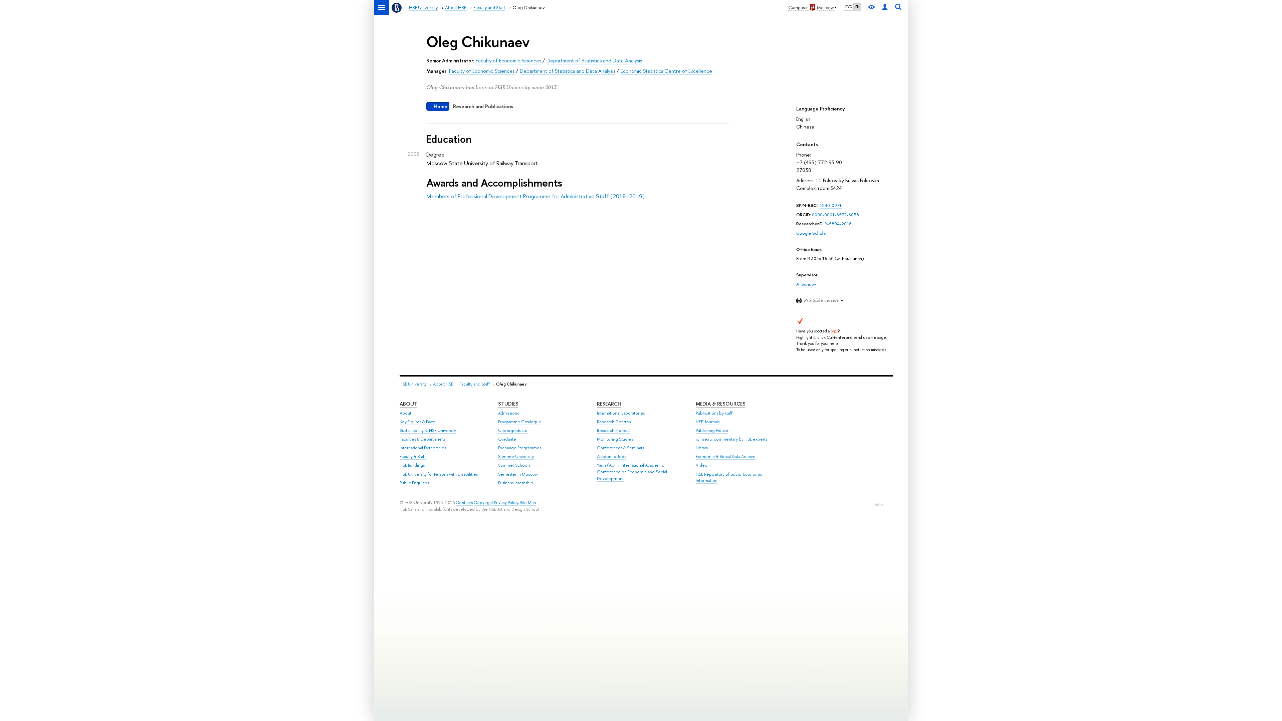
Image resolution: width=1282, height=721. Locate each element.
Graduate (507, 439)
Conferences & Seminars (620, 448)
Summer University (516, 456)
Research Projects (613, 430)
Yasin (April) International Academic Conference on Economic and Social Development (632, 471)
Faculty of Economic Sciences (508, 60)
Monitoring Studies (615, 439)
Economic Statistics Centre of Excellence (666, 70)
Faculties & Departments (422, 439)
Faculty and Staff (474, 384)
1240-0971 (831, 205)
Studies (508, 403)
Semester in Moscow (518, 474)
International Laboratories (621, 413)
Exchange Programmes (519, 448)
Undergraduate (512, 430)
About (408, 403)
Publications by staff (714, 413)
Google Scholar (811, 233)
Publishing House (712, 430)
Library (702, 448)
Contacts (464, 502)
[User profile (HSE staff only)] (885, 7)
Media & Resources (720, 403)
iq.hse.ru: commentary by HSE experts (731, 439)
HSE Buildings (412, 465)
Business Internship (515, 483)
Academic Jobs (611, 456)
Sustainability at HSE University (428, 430)
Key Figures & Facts (417, 422)
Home (440, 106)
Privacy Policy (506, 502)
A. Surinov (806, 284)
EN (857, 6)
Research (609, 403)
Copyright (483, 502)
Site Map (527, 502)
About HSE (443, 384)
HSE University (413, 384)
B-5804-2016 (838, 224)
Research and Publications (483, 106)
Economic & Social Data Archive (726, 456)
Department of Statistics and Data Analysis (594, 60)
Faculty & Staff (413, 456)
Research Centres (614, 422)
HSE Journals (707, 422)
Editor (879, 504)
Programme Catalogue (519, 422)
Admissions (508, 413)
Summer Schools (514, 465)
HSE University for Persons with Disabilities (439, 474)
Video (701, 465)
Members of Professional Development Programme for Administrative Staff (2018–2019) (535, 196)
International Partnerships (423, 448)
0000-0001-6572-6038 (835, 215)
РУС (848, 6)
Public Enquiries (414, 483)
